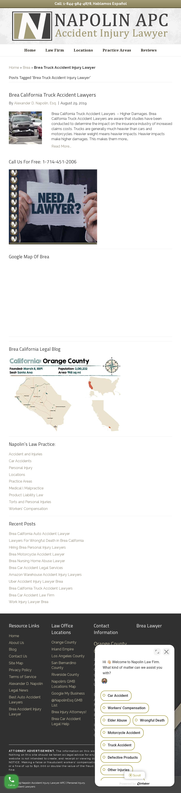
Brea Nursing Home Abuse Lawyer (37, 561)
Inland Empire (62, 649)
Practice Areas (117, 50)
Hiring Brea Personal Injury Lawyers (37, 547)
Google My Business (68, 693)
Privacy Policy (20, 670)
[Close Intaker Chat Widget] (166, 651)
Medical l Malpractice (26, 488)
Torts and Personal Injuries (30, 502)
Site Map (16, 663)
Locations (83, 50)
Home (30, 50)
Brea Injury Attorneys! (68, 712)
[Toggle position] (157, 651)
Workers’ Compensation (28, 509)
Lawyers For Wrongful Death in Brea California (46, 540)
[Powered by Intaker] (143, 783)
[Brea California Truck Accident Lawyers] (25, 127)
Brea (26, 67)
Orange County (63, 642)
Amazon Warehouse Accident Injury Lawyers (45, 575)
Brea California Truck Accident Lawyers (52, 95)
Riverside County (65, 674)
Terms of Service (22, 677)
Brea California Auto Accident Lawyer (39, 534)
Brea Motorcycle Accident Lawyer (36, 554)
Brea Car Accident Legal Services (36, 568)
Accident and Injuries (25, 454)
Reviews (149, 50)
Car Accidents (20, 461)
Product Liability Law (26, 495)
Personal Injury (20, 468)
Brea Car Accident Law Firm (31, 595)
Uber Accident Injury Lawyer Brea (36, 581)
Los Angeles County (68, 656)
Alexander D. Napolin (26, 684)
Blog (13, 649)
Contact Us (18, 656)
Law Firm (54, 50)
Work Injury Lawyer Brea (28, 602)
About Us (16, 643)
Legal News (18, 690)
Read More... (61, 146)
